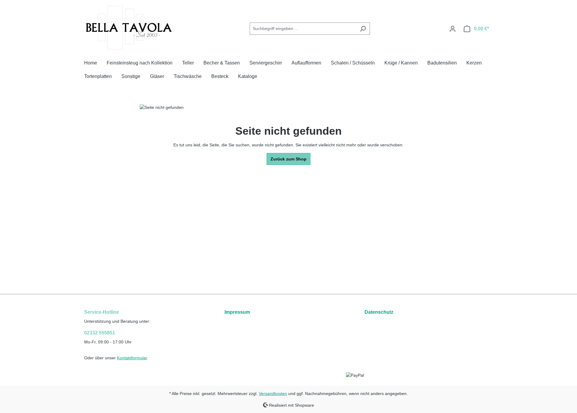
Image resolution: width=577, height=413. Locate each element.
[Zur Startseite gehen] (129, 27)
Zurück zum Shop (288, 159)
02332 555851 (99, 332)
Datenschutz (379, 312)
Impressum (237, 312)
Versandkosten (273, 393)
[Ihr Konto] (452, 29)
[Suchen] (363, 28)
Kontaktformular (132, 357)
